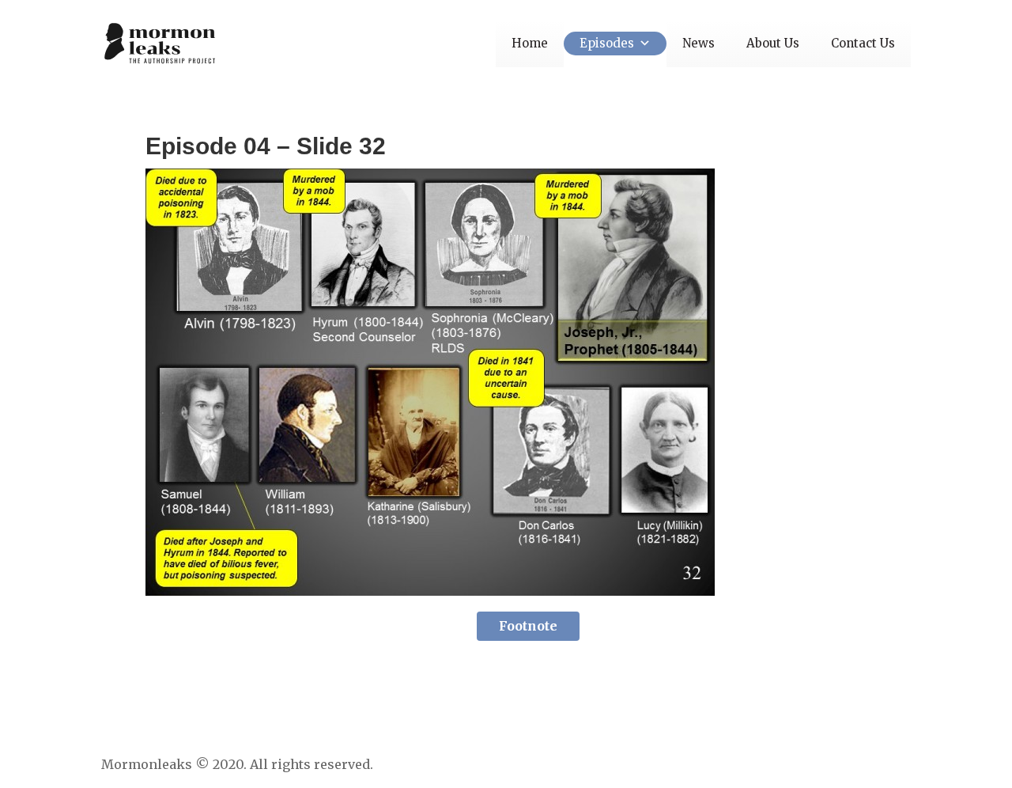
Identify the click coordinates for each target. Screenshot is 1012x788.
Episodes (607, 43)
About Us (772, 43)
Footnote (528, 626)
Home (530, 43)
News (698, 43)
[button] (642, 43)
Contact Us (863, 43)
